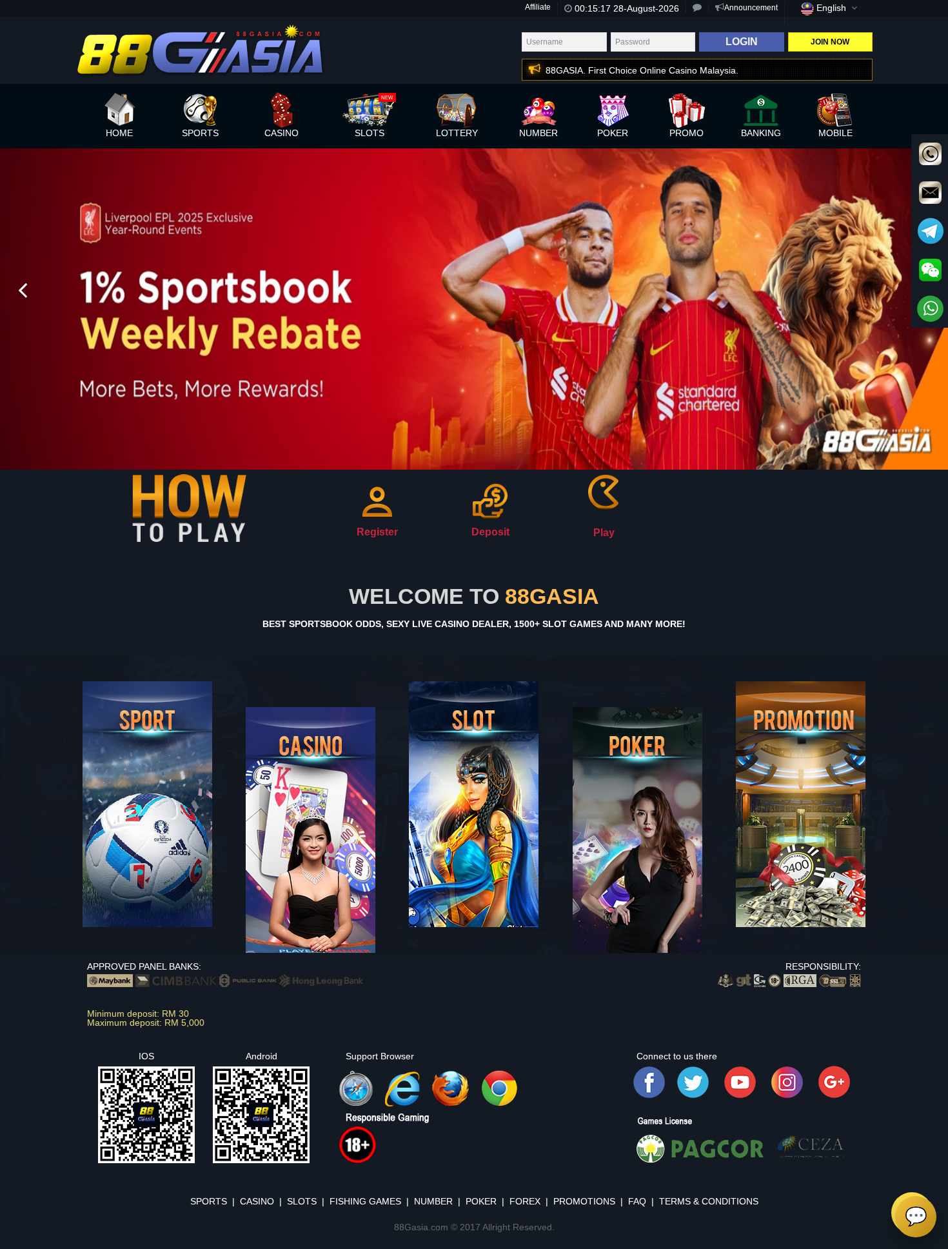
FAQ (637, 1201)
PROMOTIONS (584, 1201)
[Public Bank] (248, 979)
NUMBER (433, 1201)
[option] (474, 308)
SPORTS (208, 1201)
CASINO (257, 1201)
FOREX (524, 1201)
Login (742, 41)
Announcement (751, 7)
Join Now (830, 41)
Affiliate (538, 7)
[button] (583, 70)
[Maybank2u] (110, 979)
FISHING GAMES (365, 1201)
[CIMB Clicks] (176, 979)
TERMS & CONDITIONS (708, 1201)
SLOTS (302, 1201)
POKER (481, 1201)
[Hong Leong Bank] (321, 979)
